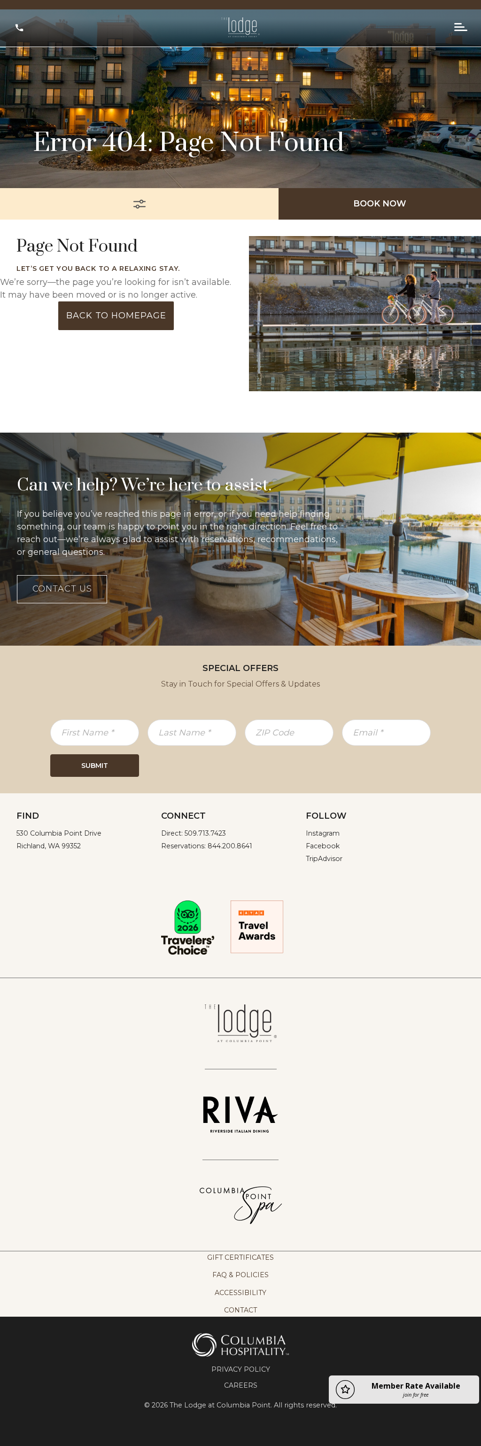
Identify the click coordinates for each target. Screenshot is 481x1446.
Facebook (323, 846)
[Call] (19, 27)
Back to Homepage (116, 315)
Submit (94, 765)
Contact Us (62, 589)
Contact (240, 1310)
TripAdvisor (324, 858)
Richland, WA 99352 (48, 846)
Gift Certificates (240, 1257)
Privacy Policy (240, 1369)
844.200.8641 (230, 846)
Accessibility (240, 1292)
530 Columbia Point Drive (58, 833)
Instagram (323, 833)
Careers (240, 1385)
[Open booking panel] (139, 204)
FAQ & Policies (240, 1275)
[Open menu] (461, 27)
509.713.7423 (205, 833)
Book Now (379, 203)
